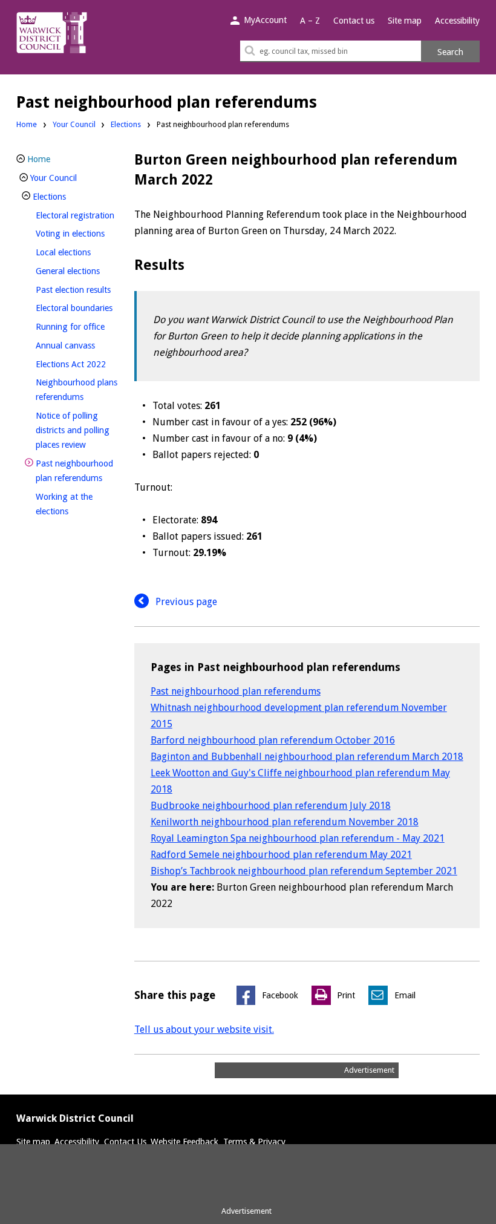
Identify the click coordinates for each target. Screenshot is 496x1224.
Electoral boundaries (81, 308)
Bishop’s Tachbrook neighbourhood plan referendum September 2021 (304, 871)
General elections (81, 271)
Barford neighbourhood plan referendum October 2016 (273, 740)
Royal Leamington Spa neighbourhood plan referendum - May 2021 (298, 838)
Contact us (353, 20)
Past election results (81, 289)
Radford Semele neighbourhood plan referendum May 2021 (281, 854)
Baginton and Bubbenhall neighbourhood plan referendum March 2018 (307, 756)
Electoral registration (81, 215)
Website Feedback (184, 1142)
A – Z (310, 20)
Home (26, 124)
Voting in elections (81, 233)
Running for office (81, 326)
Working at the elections (72, 504)
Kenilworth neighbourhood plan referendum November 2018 (285, 822)
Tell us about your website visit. (204, 1029)
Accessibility (457, 20)
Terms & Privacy (254, 1142)
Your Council (74, 124)
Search (450, 52)
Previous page (185, 601)
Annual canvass (81, 345)
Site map (405, 20)
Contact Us (125, 1142)
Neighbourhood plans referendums (80, 390)
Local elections (81, 252)
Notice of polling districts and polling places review (81, 430)
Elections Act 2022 (81, 364)
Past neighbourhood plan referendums (236, 691)
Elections (126, 124)
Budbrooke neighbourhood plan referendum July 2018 (271, 805)
